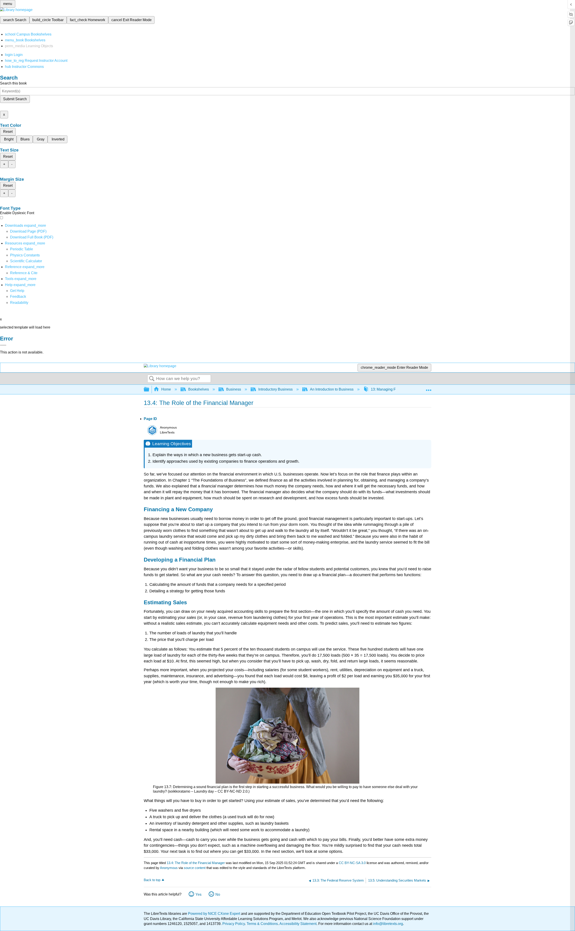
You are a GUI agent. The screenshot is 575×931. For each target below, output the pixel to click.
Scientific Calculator (26, 261)
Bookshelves (198, 389)
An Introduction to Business (331, 389)
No (217, 894)
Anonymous (169, 868)
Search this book (13, 83)
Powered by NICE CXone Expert (214, 913)
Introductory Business (275, 389)
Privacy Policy (233, 924)
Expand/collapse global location (428, 388)
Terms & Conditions (262, 924)
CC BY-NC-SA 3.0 (352, 863)
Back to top (152, 880)
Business (233, 389)
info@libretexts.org (387, 924)
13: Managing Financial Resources (398, 389)
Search (151, 379)
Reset (8, 131)
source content (195, 868)
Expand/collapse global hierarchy (149, 390)
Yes (198, 894)
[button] (18, 296)
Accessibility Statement (297, 924)
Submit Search (15, 99)
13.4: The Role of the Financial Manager (196, 863)
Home (166, 389)
